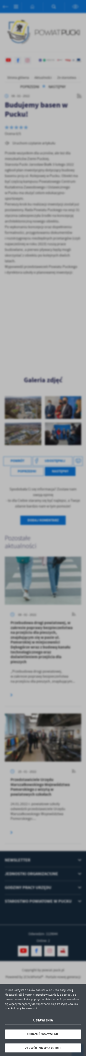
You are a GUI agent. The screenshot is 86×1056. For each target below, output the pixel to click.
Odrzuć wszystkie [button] (43, 1034)
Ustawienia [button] (43, 1020)
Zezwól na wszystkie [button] (43, 1048)
